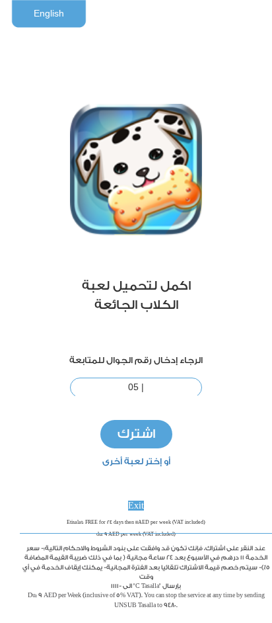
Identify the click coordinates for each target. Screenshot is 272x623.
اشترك (136, 434)
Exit (136, 506)
